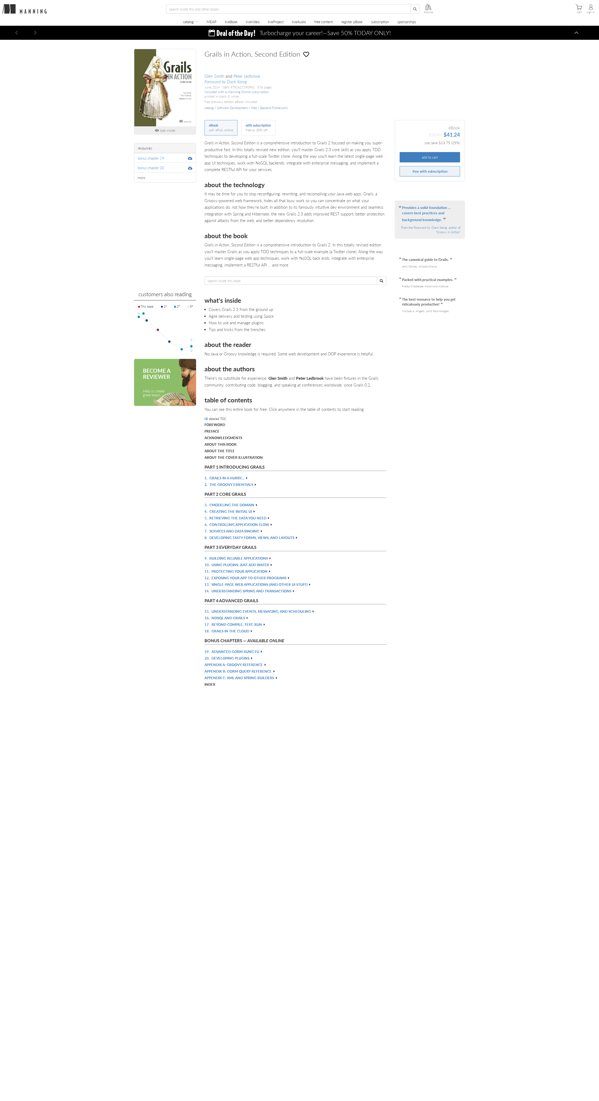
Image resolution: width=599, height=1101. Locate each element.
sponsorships (406, 21)
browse (428, 12)
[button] (16, 32)
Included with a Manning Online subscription (237, 92)
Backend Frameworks (274, 108)
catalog (188, 21)
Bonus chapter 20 (151, 167)
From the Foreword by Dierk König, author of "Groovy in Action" (430, 229)
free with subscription (430, 171)
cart (579, 12)
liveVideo (252, 21)
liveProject (276, 21)
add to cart (430, 157)
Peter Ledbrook (247, 76)
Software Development (232, 108)
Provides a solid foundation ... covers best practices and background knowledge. (426, 213)
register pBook (352, 21)
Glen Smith (214, 76)
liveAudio (299, 21)
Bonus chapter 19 (151, 158)
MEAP (211, 21)
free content (323, 21)
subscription (380, 21)
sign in (591, 12)
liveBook (231, 21)
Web (254, 108)
